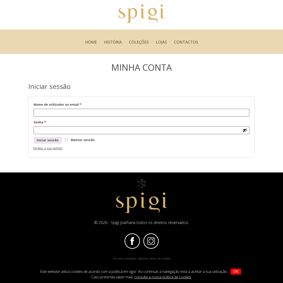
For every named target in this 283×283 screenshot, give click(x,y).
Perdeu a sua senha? (48, 148)
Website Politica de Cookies (154, 258)
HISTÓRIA (113, 42)
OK (235, 271)
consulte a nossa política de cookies (162, 277)
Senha (49, 122)
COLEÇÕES (139, 42)
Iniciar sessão (48, 140)
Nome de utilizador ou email (67, 104)
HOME (91, 42)
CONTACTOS (186, 42)
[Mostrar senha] (244, 130)
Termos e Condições (124, 258)
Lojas (161, 42)
